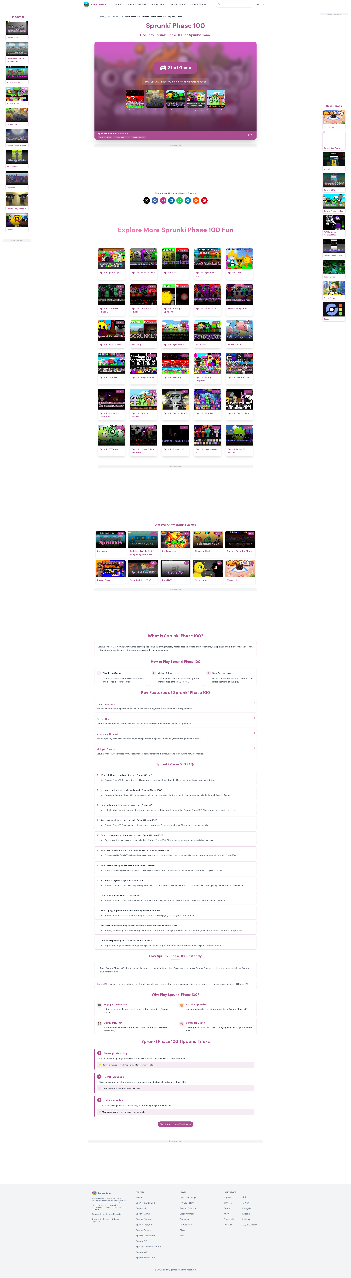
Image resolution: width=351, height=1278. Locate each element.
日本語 (245, 1202)
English (227, 1197)
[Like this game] (249, 135)
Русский (228, 1224)
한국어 (227, 1213)
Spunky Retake (143, 1230)
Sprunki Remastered (146, 1257)
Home (118, 4)
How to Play (186, 1224)
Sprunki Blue (103, 984)
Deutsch (228, 1208)
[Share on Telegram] (188, 200)
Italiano (246, 1219)
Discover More (187, 1213)
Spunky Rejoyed (144, 1224)
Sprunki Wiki (142, 1252)
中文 (244, 1197)
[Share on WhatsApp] (179, 200)
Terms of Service (188, 1208)
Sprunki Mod (158, 4)
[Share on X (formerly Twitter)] (146, 200)
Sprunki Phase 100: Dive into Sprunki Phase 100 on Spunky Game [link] (153, 16)
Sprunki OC (141, 1241)
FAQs (182, 1230)
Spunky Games (198, 4)
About (183, 1235)
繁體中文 (228, 1202)
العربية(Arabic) (249, 1224)
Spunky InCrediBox (136, 4)
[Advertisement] (17, 283)
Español (246, 1213)
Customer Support (189, 1197)
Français (246, 1208)
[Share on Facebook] (155, 200)
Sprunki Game (177, 4)
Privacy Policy (187, 1202)
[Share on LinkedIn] (171, 200)
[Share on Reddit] (196, 200)
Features (184, 1219)
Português (229, 1219)
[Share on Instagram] (163, 200)
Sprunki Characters (145, 1235)
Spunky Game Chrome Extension (107, 1214)
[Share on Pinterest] (204, 200)
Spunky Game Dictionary (148, 1246)
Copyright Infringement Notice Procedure (105, 1220)
